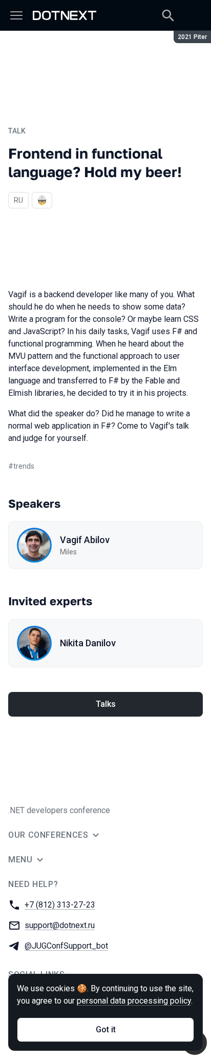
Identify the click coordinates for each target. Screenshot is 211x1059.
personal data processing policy (134, 1001)
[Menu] (16, 15)
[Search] (168, 15)
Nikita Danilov (88, 643)
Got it (106, 1029)
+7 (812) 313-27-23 (60, 905)
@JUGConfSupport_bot (66, 946)
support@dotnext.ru (60, 925)
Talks (106, 704)
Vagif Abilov (85, 539)
